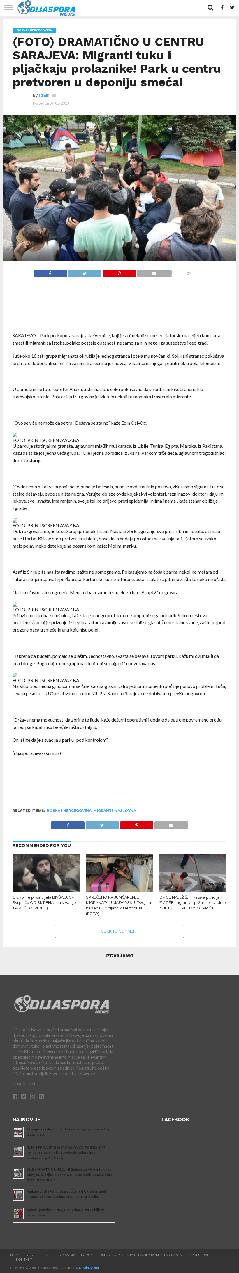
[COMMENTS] (188, 272)
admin (43, 95)
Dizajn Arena (89, 1267)
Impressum (198, 1255)
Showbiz (67, 1255)
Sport (47, 1255)
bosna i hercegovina (69, 810)
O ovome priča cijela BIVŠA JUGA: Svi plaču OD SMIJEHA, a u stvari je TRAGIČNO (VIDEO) (44, 902)
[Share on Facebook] (50, 272)
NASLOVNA (125, 810)
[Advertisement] (119, 308)
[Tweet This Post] (84, 272)
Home (15, 1255)
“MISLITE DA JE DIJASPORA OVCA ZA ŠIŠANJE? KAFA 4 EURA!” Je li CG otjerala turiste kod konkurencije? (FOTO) (66, 1152)
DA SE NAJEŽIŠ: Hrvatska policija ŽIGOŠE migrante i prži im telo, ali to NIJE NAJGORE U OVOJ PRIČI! (192, 902)
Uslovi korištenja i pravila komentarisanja (140, 1255)
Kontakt (24, 1260)
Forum (87, 1255)
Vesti (31, 1255)
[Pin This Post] (119, 272)
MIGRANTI (103, 810)
